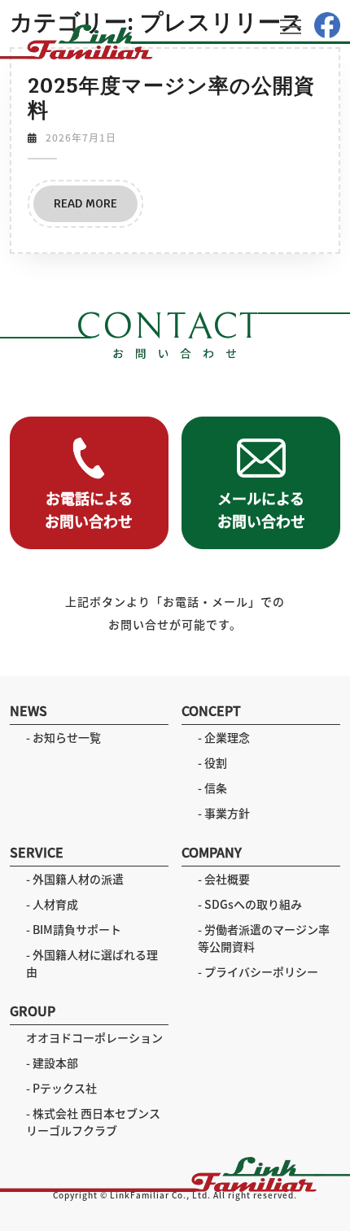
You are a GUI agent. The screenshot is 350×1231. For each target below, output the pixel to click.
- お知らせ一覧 (63, 737)
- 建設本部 (52, 1062)
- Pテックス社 (61, 1088)
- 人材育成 (52, 904)
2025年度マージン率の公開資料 (171, 97)
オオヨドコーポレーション (94, 1037)
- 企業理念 (224, 737)
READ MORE (96, 208)
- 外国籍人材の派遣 (75, 879)
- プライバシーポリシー (258, 971)
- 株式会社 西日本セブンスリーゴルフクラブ (93, 1121)
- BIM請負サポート (73, 929)
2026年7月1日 (81, 137)
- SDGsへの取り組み (250, 904)
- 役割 (212, 762)
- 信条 (212, 787)
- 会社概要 (224, 879)
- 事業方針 (224, 813)
